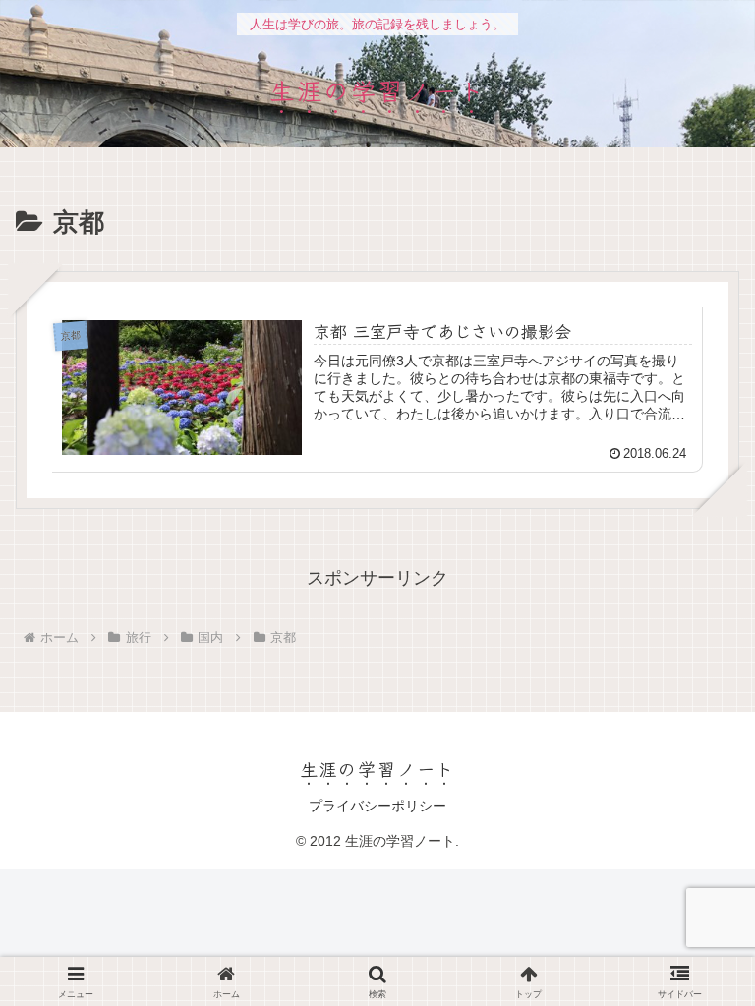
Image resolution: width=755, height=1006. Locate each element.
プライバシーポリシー (377, 805)
